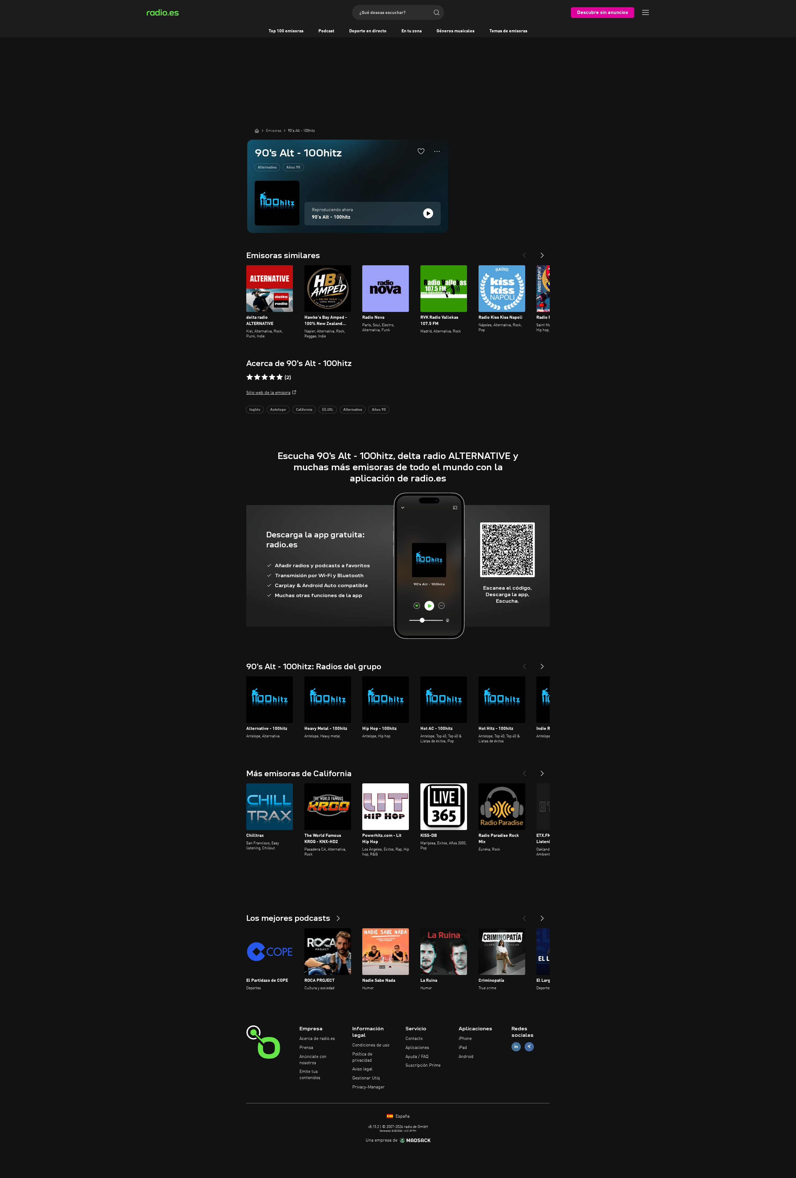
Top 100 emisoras (286, 31)
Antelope (278, 410)
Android (466, 1057)
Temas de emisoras (508, 31)
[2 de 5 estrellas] (257, 377)
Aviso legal (362, 1069)
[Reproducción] (428, 213)
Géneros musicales (455, 31)
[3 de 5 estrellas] (264, 377)
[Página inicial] (256, 130)
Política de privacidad (362, 1057)
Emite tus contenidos (309, 1074)
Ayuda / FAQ (416, 1057)
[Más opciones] (437, 151)
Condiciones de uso (370, 1045)
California (304, 410)
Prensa (306, 1048)
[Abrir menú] (645, 12)
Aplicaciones (417, 1048)
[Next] (542, 252)
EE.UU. (327, 410)
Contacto (414, 1039)
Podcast (326, 31)
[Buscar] (436, 12)
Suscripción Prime (423, 1065)
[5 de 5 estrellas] (279, 377)
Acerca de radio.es (317, 1039)
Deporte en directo (367, 31)
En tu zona (411, 31)
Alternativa (267, 167)
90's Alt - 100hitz (331, 217)
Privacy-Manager (368, 1087)
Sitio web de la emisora (268, 393)
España (402, 1116)
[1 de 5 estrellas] (249, 377)
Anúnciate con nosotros (312, 1060)
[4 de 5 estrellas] (272, 377)
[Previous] (524, 252)
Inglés (254, 410)
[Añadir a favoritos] (421, 151)
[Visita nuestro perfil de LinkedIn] (516, 1046)
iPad (463, 1048)
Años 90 (293, 167)
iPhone (465, 1039)
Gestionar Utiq (366, 1078)
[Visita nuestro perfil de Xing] (529, 1046)
